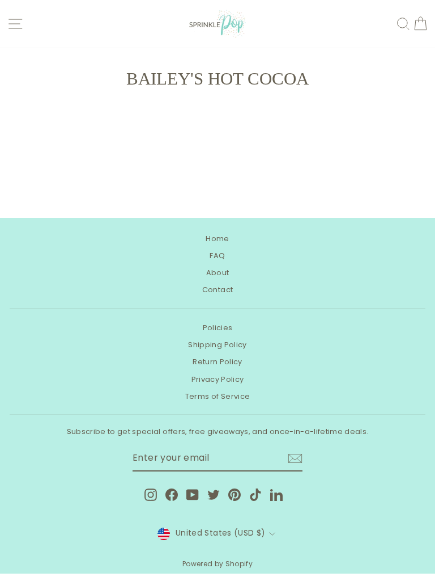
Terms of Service (217, 396)
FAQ (217, 255)
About (217, 272)
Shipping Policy (217, 345)
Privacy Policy (217, 379)
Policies (218, 327)
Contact (217, 289)
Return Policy (217, 362)
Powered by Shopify (217, 564)
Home (217, 238)
